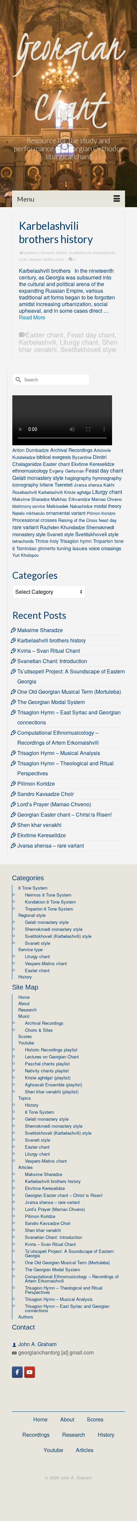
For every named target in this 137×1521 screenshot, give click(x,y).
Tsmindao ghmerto (36, 548)
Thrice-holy (47, 541)
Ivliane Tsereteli (56, 484)
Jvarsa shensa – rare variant (50, 845)
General (47, 252)
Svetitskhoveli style (88, 349)
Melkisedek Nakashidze (69, 506)
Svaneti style (60, 534)
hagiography (78, 477)
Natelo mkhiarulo (28, 513)
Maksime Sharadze (31, 499)
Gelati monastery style (38, 477)
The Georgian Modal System (51, 702)
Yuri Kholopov (25, 555)
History (61, 252)
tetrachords (23, 541)
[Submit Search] (17, 379)
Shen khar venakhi (39, 825)
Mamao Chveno (106, 499)
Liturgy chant (79, 342)
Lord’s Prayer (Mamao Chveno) (54, 804)
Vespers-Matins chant (46, 259)
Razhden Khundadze (62, 527)
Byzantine (81, 457)
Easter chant (44, 334)
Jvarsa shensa (88, 485)
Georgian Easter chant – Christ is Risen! (64, 814)
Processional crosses (34, 520)
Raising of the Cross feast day (87, 520)
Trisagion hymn (76, 541)
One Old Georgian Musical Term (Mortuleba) (69, 691)
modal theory (107, 505)
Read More (32, 317)
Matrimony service (28, 506)
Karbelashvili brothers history (51, 640)
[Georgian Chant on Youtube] (29, 1372)
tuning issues (72, 548)
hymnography (106, 477)
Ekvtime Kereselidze (92, 463)
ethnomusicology (30, 470)
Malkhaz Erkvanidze (70, 499)
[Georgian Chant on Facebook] (17, 1372)
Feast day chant (91, 334)
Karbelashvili (37, 342)
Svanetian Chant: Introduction (52, 661)
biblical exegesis (54, 456)
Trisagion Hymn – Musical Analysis (58, 753)
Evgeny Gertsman (66, 471)
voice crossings (105, 548)
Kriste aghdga (77, 492)
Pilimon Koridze (101, 513)
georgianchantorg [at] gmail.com (56, 1352)
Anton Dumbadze (30, 450)
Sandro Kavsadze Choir (45, 794)
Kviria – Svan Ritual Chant (48, 650)
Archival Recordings (71, 449)
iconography (25, 484)
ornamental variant (65, 512)
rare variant (25, 527)
